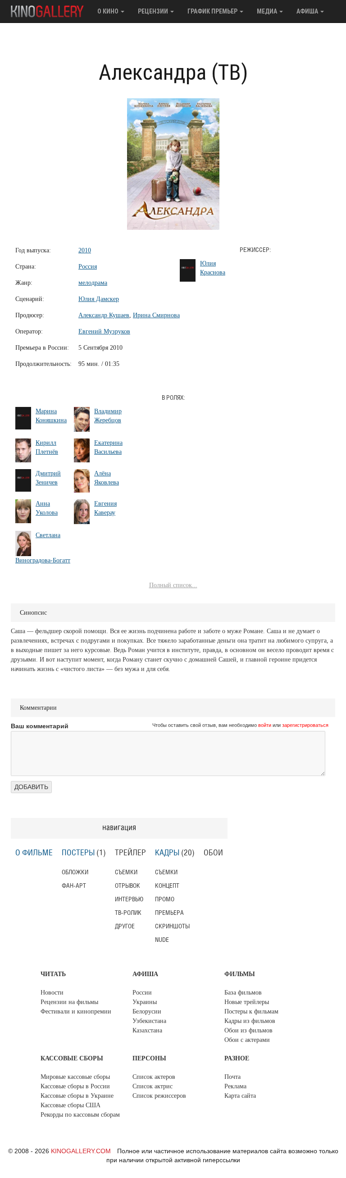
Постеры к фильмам (251, 1011)
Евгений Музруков (104, 331)
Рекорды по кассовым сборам (80, 1114)
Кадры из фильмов (249, 1021)
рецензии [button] (153, 11)
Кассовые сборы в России (75, 1086)
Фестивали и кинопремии (76, 1011)
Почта (232, 1076)
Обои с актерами (247, 1039)
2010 (84, 250)
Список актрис (152, 1086)
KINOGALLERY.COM (81, 1151)
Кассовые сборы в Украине (77, 1095)
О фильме (34, 853)
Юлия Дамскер (98, 299)
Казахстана (147, 1030)
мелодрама (92, 282)
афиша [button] (307, 11)
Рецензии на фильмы (69, 1002)
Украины (144, 1002)
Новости (52, 992)
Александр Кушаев (103, 315)
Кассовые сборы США (70, 1105)
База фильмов (243, 992)
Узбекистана (149, 1021)
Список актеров (153, 1076)
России (142, 992)
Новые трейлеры (246, 1002)
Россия (87, 266)
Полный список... (173, 585)
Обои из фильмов (248, 1030)
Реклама (235, 1086)
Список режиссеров (159, 1095)
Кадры (167, 853)
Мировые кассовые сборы (75, 1076)
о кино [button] (108, 11)
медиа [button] (267, 11)
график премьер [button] (213, 11)
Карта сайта (240, 1095)
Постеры (78, 853)
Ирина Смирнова (156, 315)
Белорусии (146, 1011)
